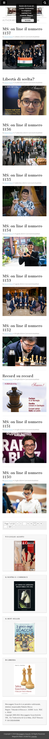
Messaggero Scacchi (23, 734)
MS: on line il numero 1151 (22, 424)
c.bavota (34, 736)
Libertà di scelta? (19, 79)
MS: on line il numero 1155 (22, 177)
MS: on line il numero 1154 (22, 228)
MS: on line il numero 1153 (22, 278)
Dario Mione (8, 37)
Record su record (18, 376)
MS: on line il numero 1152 (22, 328)
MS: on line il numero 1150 (22, 475)
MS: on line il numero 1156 (22, 127)
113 (10, 527)
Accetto (28, 20)
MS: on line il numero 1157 (22, 31)
